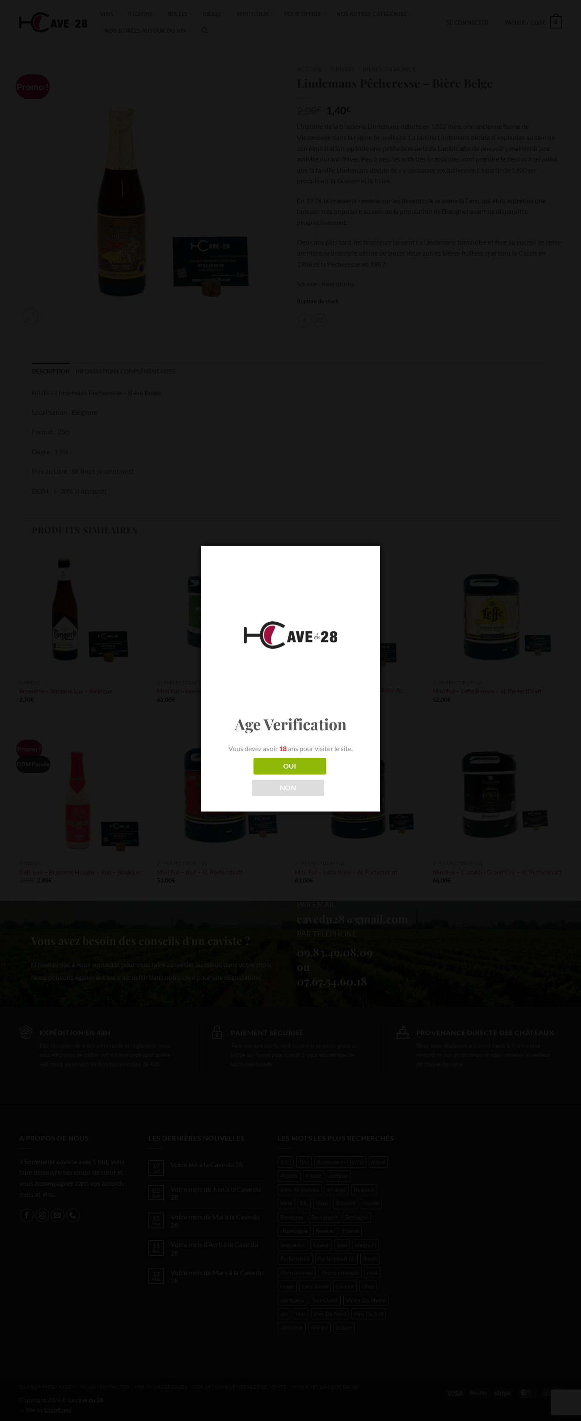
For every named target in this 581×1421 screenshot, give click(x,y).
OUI (289, 766)
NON (288, 788)
